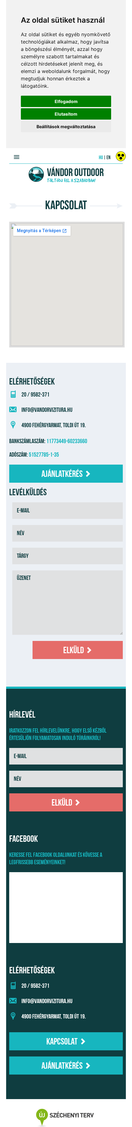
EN (109, 158)
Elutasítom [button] (66, 114)
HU (101, 158)
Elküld (74, 650)
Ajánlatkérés (62, 474)
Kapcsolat (62, 1041)
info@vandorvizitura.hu (46, 410)
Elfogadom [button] (66, 101)
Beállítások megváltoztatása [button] (66, 126)
